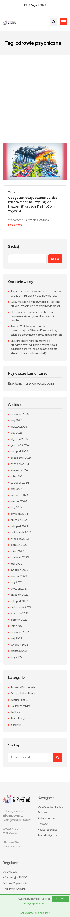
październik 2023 (21, 532)
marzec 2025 (19, 426)
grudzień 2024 (20, 445)
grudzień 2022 (19, 595)
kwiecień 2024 (20, 495)
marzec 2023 (19, 576)
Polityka (15, 712)
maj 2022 (16, 638)
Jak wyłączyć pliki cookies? (35, 912)
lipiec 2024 (17, 476)
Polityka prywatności (35, 903)
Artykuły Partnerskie (23, 687)
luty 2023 (16, 582)
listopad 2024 (19, 451)
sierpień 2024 (19, 470)
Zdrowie (13, 192)
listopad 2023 (19, 526)
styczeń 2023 (19, 588)
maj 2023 (16, 564)
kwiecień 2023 (19, 570)
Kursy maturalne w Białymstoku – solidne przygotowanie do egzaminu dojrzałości (35, 304)
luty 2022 (16, 657)
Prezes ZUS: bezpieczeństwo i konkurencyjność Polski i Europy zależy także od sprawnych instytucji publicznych (36, 330)
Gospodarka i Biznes (23, 693)
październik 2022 (21, 607)
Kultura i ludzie (19, 700)
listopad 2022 (19, 601)
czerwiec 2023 (20, 557)
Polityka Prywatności (15, 883)
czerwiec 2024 (20, 482)
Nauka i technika (20, 706)
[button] (63, 22)
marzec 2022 (19, 651)
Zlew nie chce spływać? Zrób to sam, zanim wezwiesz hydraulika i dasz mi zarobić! (33, 316)
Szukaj (13, 246)
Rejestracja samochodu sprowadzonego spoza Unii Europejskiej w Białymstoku (36, 293)
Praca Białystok (20, 718)
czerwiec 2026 (20, 414)
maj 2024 (16, 489)
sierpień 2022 (19, 620)
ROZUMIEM (60, 898)
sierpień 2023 (19, 545)
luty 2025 (17, 433)
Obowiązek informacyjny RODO (15, 874)
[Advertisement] (35, 91)
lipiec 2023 (17, 551)
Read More (15, 224)
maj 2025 (16, 420)
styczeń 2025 (19, 439)
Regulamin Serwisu (14, 889)
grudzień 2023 (19, 520)
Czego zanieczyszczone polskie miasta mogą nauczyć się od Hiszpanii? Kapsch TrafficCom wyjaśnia (33, 204)
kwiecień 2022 (19, 644)
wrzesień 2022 (20, 613)
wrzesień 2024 (20, 464)
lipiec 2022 (17, 626)
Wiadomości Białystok (22, 220)
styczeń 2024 (19, 514)
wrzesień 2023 (20, 539)
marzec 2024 (19, 501)
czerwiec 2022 (20, 632)
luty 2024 (17, 507)
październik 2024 (21, 457)
